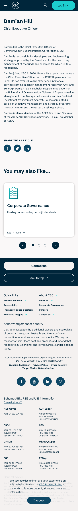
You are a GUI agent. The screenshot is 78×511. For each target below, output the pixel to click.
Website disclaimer (19, 365)
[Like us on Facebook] (21, 381)
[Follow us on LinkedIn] (47, 381)
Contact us (45, 314)
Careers (43, 309)
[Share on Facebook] (7, 148)
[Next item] (55, 245)
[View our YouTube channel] (34, 381)
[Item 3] (45, 245)
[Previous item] (22, 245)
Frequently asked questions (19, 309)
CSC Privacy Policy (50, 484)
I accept (39, 500)
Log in (64, 7)
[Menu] (5, 6)
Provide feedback (13, 300)
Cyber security (59, 365)
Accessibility (11, 305)
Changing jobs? (13, 402)
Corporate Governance (51, 305)
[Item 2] (39, 245)
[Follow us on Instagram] (60, 381)
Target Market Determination (38, 368)
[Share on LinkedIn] (27, 148)
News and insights (13, 314)
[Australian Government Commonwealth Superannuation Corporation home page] (15, 5)
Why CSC (44, 300)
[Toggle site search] (46, 5)
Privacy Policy (40, 365)
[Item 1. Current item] (33, 245)
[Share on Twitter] (17, 148)
